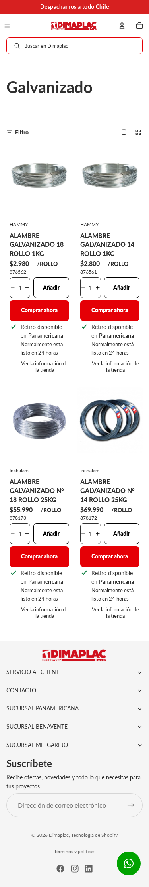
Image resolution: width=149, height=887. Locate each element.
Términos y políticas (74, 851)
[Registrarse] (130, 805)
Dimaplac (59, 835)
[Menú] (7, 25)
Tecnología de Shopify (94, 835)
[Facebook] (60, 868)
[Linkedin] (88, 868)
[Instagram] (74, 868)
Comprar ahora (39, 310)
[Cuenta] (122, 25)
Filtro (22, 132)
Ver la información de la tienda (44, 366)
